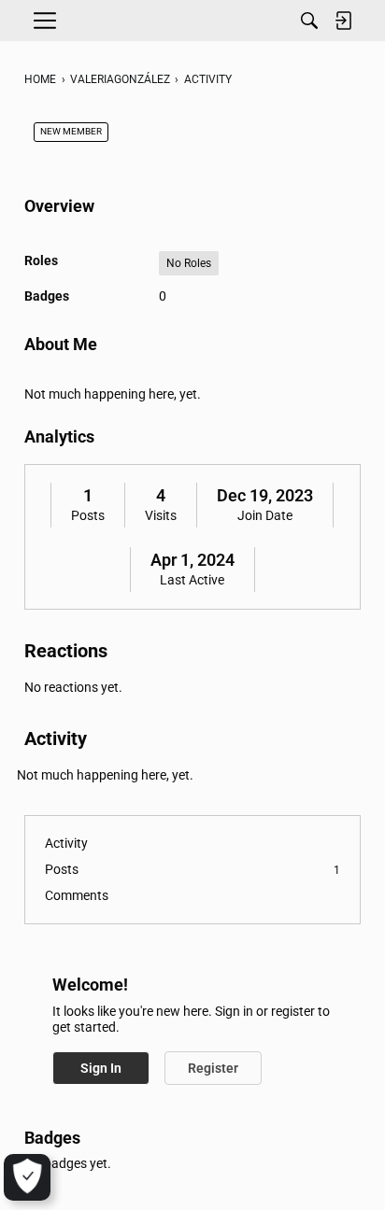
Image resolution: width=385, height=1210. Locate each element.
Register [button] (213, 1068)
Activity (66, 843)
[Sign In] (343, 20)
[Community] (192, 20)
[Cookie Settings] (27, 1177)
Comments (76, 895)
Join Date (264, 515)
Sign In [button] (100, 1068)
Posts (88, 515)
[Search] (309, 20)
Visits (161, 515)
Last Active (192, 579)
